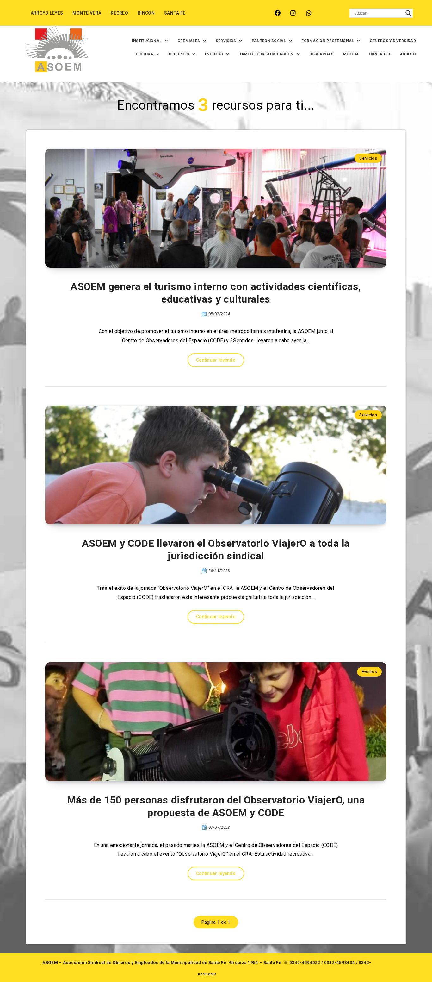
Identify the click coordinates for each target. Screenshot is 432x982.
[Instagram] (293, 13)
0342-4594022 (304, 962)
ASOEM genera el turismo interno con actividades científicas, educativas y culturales (216, 292)
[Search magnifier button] (408, 13)
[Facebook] (277, 13)
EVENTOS (214, 54)
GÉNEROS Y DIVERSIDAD (393, 41)
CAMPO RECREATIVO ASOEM (266, 54)
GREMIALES (188, 41)
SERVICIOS (226, 41)
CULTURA (144, 54)
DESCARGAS (321, 54)
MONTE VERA (86, 13)
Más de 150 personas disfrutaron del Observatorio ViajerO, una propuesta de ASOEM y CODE (216, 806)
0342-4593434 (339, 962)
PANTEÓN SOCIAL (269, 41)
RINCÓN (146, 13)
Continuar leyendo (216, 359)
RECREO (119, 13)
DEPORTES (179, 54)
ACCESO (408, 54)
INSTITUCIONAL (147, 41)
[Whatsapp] (309, 13)
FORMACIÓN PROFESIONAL (327, 41)
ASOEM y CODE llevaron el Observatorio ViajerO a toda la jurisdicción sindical (216, 549)
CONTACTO (379, 54)
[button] (149, 40)
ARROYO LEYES (47, 13)
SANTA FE (174, 13)
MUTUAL (351, 54)
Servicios (368, 158)
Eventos (369, 671)
